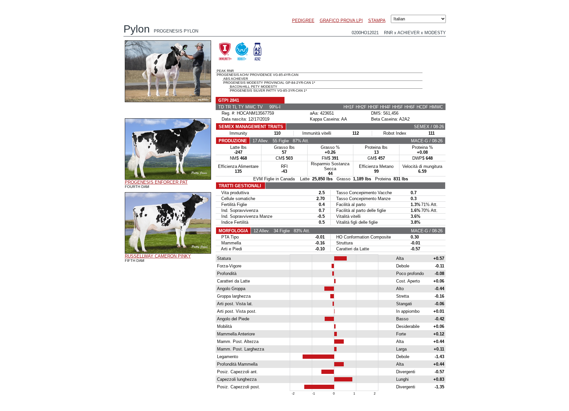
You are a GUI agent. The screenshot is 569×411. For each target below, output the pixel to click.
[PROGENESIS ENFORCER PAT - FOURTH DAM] (168, 178)
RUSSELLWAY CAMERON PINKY (158, 256)
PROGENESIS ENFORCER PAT (156, 182)
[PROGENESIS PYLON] (168, 101)
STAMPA (377, 20)
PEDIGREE (303, 20)
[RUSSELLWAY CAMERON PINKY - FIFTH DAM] (168, 252)
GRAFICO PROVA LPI (341, 20)
